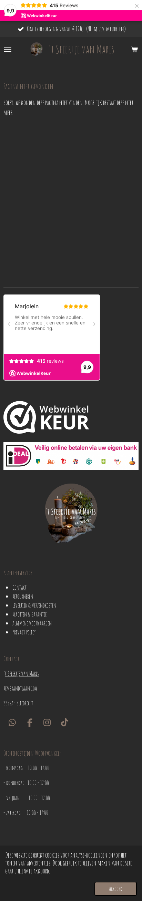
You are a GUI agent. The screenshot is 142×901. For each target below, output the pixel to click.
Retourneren (23, 596)
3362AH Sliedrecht (18, 703)
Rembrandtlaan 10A (20, 688)
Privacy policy (24, 632)
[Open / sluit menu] (7, 49)
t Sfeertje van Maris (22, 673)
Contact (19, 587)
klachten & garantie (29, 614)
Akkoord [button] (115, 888)
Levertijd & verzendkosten (34, 605)
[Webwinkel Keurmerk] (46, 418)
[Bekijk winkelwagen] (134, 49)
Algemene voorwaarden (32, 623)
